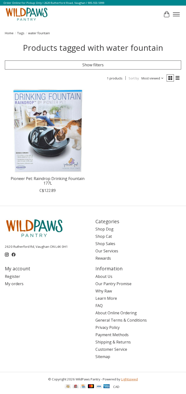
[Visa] (99, 386)
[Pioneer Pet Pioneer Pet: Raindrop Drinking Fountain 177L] (48, 130)
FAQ (99, 305)
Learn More (106, 298)
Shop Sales (105, 243)
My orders (14, 283)
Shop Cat (103, 236)
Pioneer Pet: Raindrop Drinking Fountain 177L (48, 181)
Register (12, 276)
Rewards (103, 258)
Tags (20, 33)
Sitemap (102, 356)
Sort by (134, 78)
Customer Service (111, 349)
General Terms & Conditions (121, 320)
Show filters (93, 65)
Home (9, 33)
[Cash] (68, 386)
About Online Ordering (116, 313)
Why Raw (103, 291)
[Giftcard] (76, 386)
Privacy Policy (107, 327)
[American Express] (106, 386)
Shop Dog (104, 229)
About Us (103, 276)
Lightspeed (129, 379)
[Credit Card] (83, 386)
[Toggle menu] (176, 14)
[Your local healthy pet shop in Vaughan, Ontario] (27, 14)
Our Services (106, 251)
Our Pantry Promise (113, 283)
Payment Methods (112, 334)
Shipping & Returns (113, 342)
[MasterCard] (91, 386)
